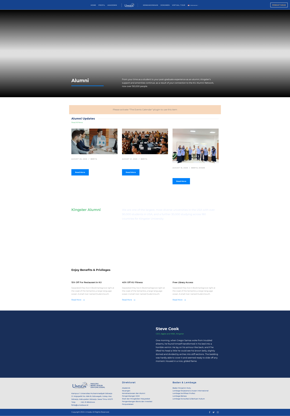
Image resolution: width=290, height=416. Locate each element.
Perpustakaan (128, 404)
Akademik (126, 388)
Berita (94, 159)
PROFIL (101, 5)
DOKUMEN (165, 5)
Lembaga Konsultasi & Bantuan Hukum (189, 399)
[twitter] (214, 412)
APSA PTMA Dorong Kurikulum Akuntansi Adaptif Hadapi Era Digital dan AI (143, 163)
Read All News (77, 122)
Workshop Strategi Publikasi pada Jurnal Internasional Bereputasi (193, 172)
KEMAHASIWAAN (150, 5)
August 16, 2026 (180, 168)
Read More (80, 172)
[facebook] (209, 412)
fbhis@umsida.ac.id (79, 405)
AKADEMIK (112, 5)
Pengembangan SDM (131, 396)
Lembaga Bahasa (180, 396)
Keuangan (126, 391)
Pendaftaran (279, 5)
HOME (93, 5)
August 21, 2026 (129, 159)
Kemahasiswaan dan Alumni (133, 393)
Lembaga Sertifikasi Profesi (184, 393)
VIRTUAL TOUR (178, 5)
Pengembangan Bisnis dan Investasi (137, 401)
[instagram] (218, 412)
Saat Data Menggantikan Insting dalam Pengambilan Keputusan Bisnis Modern (91, 163)
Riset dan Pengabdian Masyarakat (136, 399)
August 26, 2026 (79, 159)
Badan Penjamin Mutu (182, 388)
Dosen (202, 168)
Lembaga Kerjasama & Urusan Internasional (190, 391)
